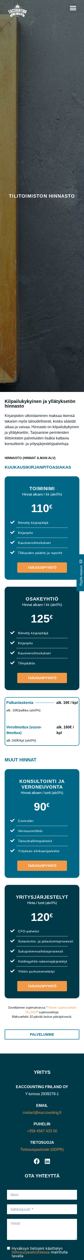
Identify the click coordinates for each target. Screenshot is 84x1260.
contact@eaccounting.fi (42, 1113)
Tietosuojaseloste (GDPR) (42, 1149)
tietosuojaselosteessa (31, 1252)
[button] (73, 8)
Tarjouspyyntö (42, 567)
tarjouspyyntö (42, 866)
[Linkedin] (47, 1161)
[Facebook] (37, 1161)
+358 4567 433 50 (42, 1131)
